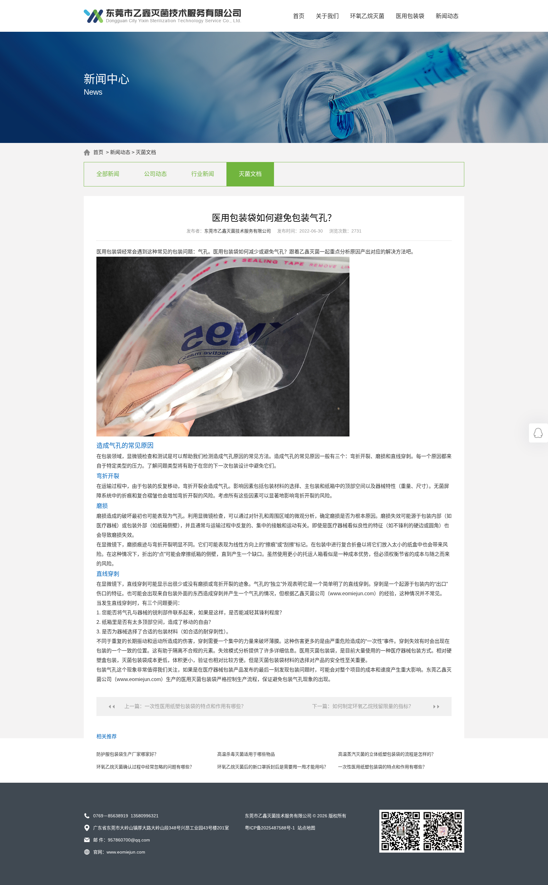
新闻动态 (447, 16)
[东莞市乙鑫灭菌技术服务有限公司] (162, 21)
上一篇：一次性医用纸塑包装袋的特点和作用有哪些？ (185, 706)
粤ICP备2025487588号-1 (270, 827)
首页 (298, 16)
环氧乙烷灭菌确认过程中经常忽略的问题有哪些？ (145, 766)
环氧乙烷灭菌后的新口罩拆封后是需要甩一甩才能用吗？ (272, 766)
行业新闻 (202, 174)
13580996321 (145, 815)
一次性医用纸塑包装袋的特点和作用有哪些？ (382, 766)
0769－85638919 (110, 815)
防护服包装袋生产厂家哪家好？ (127, 754)
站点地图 (306, 827)
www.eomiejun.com (126, 852)
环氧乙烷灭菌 (367, 16)
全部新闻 (107, 174)
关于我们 (327, 16)
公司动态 (155, 174)
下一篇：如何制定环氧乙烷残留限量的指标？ (363, 706)
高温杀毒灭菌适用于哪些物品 (246, 754)
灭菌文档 (146, 152)
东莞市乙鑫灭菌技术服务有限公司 (237, 230)
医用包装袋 (410, 16)
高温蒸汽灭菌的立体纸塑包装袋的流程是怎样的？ (387, 754)
